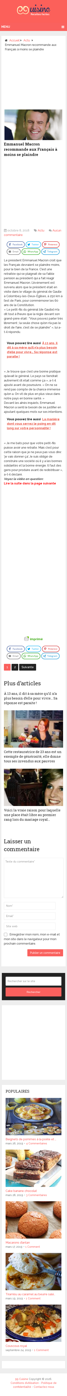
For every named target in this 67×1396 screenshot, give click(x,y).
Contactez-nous (44, 1386)
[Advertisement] (33, 82)
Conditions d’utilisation (25, 1382)
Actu (41, 230)
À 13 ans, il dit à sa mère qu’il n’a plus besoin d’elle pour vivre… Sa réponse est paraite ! (30, 698)
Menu (5, 27)
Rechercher (33, 991)
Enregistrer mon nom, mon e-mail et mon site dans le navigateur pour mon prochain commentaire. (32, 939)
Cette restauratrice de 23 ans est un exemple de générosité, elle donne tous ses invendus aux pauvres (33, 756)
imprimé (36, 639)
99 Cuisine (21, 1379)
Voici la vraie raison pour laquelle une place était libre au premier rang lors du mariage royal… (32, 815)
